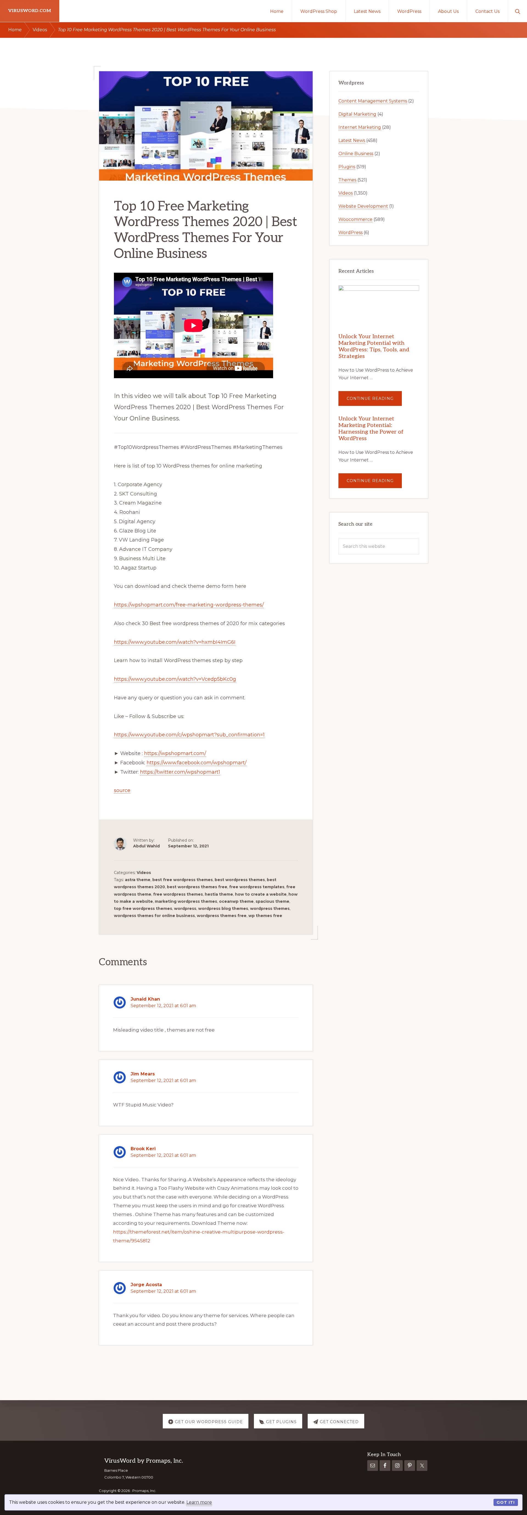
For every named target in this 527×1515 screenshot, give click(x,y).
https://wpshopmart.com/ (175, 753)
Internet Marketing (359, 127)
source (122, 790)
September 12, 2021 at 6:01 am (163, 1005)
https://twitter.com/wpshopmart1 (180, 772)
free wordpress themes (178, 894)
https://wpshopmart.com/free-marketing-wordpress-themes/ (189, 605)
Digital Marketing (357, 114)
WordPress (350, 232)
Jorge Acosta (146, 1284)
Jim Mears (143, 1074)
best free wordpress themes (182, 879)
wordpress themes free (221, 915)
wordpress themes (270, 908)
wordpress (185, 908)
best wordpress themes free (197, 886)
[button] (517, 11)
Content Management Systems (372, 101)
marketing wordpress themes (186, 901)
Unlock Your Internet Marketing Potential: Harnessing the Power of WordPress (370, 428)
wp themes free (265, 915)
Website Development (363, 206)
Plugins (346, 166)
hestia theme (219, 894)
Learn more (199, 1502)
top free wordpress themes (143, 908)
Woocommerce (355, 219)
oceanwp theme (236, 901)
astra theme (137, 879)
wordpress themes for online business (154, 915)
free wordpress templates (256, 886)
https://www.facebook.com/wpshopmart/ (196, 763)
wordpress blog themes (223, 908)
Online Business (355, 153)
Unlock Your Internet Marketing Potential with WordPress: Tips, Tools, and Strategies (373, 346)
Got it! (506, 1502)
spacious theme (272, 901)
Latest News (351, 140)
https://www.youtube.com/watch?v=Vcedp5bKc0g (175, 679)
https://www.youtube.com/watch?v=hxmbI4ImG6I (175, 642)
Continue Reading (374, 401)
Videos (144, 872)
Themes (347, 180)
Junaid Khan (145, 999)
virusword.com (29, 10)
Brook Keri (143, 1148)
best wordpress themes (240, 879)
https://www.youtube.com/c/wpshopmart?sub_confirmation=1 (189, 735)
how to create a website (261, 894)
